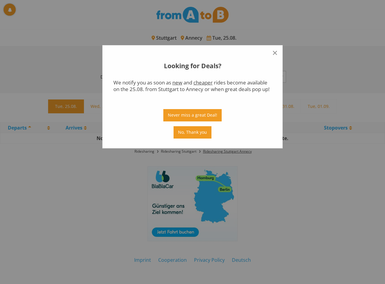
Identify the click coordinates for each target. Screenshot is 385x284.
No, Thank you (192, 132)
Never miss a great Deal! (192, 115)
